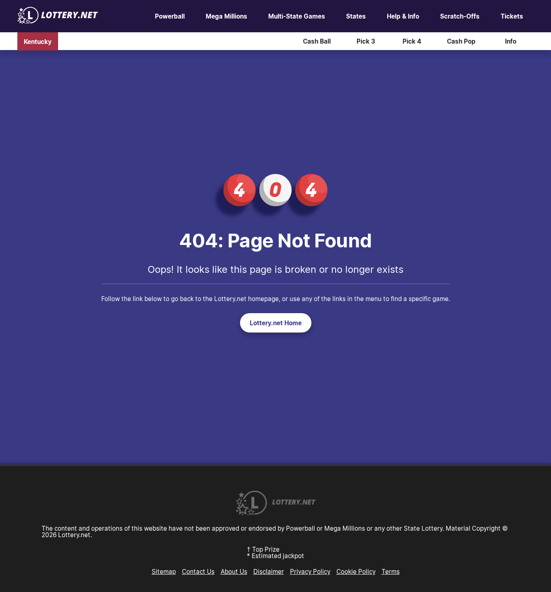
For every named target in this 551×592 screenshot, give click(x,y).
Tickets (512, 16)
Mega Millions (226, 16)
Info (510, 41)
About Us (234, 571)
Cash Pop (461, 41)
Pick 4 (412, 41)
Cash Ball (317, 41)
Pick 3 (366, 41)
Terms (391, 571)
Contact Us (198, 571)
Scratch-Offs (460, 16)
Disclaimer (268, 571)
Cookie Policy (356, 571)
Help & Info (403, 16)
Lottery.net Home (276, 323)
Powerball (170, 16)
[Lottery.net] (57, 21)
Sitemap (164, 571)
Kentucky (38, 41)
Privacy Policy (310, 571)
